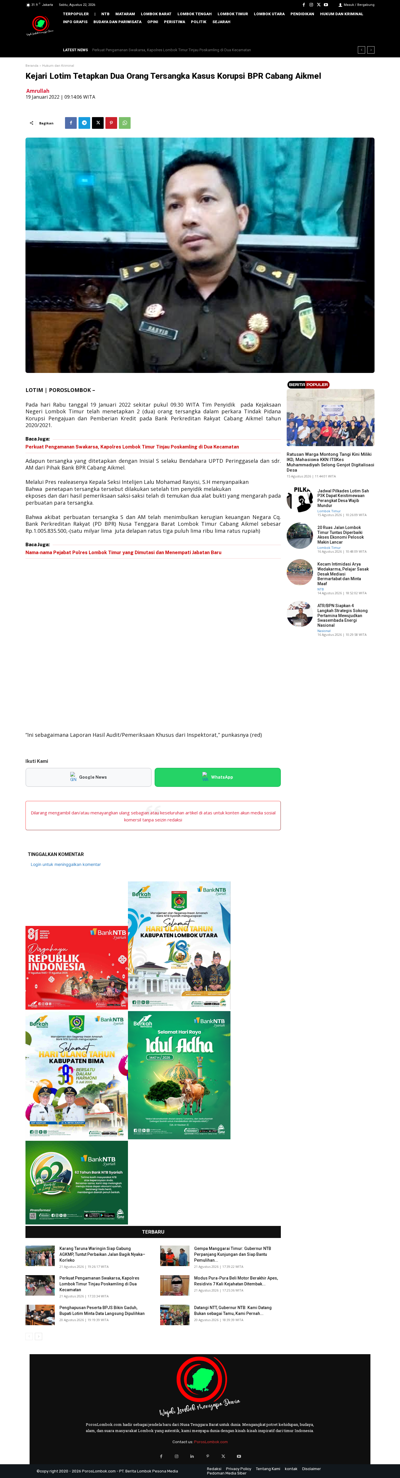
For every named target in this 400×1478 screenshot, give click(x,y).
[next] (371, 50)
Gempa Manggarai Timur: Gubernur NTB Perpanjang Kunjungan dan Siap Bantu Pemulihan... (232, 1254)
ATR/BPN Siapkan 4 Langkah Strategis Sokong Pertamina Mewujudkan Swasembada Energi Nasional (342, 615)
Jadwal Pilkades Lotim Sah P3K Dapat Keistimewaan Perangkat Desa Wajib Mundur (343, 498)
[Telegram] (84, 123)
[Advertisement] (153, 646)
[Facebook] (303, 4)
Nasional (324, 630)
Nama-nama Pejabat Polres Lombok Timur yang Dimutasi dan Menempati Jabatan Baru (123, 552)
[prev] (361, 50)
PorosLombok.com (211, 1442)
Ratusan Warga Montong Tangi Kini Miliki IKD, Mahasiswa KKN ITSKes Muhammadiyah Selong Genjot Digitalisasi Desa (330, 462)
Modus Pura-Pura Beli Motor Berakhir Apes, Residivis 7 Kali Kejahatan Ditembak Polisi (163, 50)
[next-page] (38, 1336)
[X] (318, 4)
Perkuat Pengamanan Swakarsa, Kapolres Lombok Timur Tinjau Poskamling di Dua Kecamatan (132, 447)
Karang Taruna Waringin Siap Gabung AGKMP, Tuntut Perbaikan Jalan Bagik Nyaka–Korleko (102, 1254)
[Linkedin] (192, 1456)
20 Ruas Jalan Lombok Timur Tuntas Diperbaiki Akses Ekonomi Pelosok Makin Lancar (340, 534)
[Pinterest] (111, 123)
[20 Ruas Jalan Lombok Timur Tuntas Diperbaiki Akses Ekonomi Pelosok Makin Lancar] (300, 536)
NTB (320, 589)
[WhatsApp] (125, 123)
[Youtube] (326, 4)
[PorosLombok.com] (40, 26)
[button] (366, 34)
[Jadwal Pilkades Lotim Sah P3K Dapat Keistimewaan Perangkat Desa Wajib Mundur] (300, 499)
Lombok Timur (298, 444)
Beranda (31, 66)
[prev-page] (29, 1336)
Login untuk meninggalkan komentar (66, 864)
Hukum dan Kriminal (58, 66)
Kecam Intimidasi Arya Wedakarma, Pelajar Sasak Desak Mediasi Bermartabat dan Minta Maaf (343, 574)
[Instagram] (311, 4)
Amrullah (37, 91)
